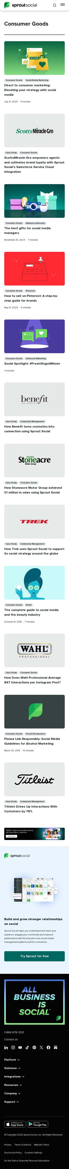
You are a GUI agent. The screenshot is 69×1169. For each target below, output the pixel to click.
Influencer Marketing (36, 359)
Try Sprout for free (34, 956)
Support (9, 1101)
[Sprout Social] (20, 5)
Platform (10, 1059)
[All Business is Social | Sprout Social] (34, 1002)
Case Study (11, 153)
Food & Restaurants (35, 734)
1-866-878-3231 (14, 1032)
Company (10, 1093)
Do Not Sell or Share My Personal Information (27, 1161)
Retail (28, 605)
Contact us (11, 1039)
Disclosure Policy (13, 1153)
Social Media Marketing (37, 80)
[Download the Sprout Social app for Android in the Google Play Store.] (37, 1124)
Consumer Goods (14, 80)
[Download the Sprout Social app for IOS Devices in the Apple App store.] (14, 1124)
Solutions (10, 1068)
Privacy (7, 1145)
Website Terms (41, 1145)
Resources (11, 1085)
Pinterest (30, 291)
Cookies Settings (33, 1153)
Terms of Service (22, 1145)
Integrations (12, 1076)
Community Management (32, 421)
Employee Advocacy (35, 223)
